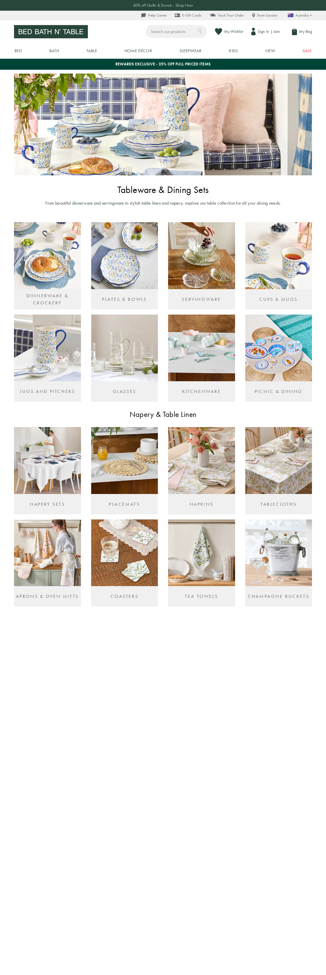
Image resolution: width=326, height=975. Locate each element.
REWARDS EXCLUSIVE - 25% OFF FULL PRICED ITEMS (163, 64)
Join (277, 31)
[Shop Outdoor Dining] (278, 358)
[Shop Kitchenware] (201, 358)
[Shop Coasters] (124, 563)
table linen (152, 203)
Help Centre (157, 15)
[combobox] (176, 31)
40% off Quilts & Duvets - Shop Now (163, 5)
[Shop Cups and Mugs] (278, 265)
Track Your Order (231, 15)
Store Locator (267, 15)
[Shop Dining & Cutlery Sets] (47, 265)
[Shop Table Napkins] (201, 470)
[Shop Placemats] (124, 470)
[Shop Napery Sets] (47, 470)
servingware (113, 203)
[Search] (200, 31)
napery (176, 203)
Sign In (263, 31)
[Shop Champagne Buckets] (278, 563)
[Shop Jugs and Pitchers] (47, 358)
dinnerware (82, 203)
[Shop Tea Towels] (201, 563)
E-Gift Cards (191, 15)
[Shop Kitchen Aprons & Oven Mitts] (47, 563)
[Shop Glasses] (124, 358)
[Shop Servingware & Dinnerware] (201, 265)
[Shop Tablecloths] (278, 470)
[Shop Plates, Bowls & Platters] (124, 265)
